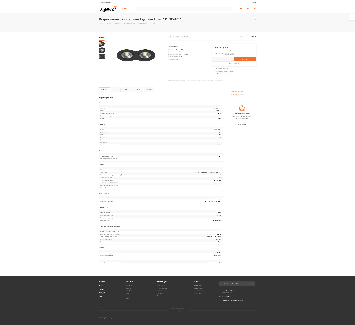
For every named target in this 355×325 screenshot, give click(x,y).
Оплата (138, 89)
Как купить (127, 89)
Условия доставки (162, 288)
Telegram (178, 310)
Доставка (149, 89)
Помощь (197, 282)
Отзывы (115, 89)
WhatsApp (182, 310)
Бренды (102, 293)
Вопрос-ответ (197, 293)
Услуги (101, 289)
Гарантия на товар (162, 290)
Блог (100, 296)
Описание (104, 89)
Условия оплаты (161, 285)
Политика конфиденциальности (166, 296)
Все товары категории (237, 91)
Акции (101, 285)
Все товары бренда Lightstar (239, 94)
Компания (129, 282)
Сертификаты (129, 290)
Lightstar (253, 36)
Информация (161, 282)
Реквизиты (160, 293)
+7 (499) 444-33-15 (104, 2)
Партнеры (128, 296)
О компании (129, 285)
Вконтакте (173, 310)
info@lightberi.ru (226, 296)
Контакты (128, 288)
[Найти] (229, 9)
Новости (128, 293)
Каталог (102, 282)
